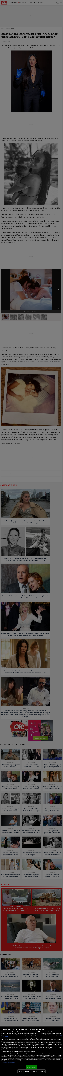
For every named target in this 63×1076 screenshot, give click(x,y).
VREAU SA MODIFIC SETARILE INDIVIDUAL (31, 1071)
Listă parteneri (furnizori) (8, 1062)
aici (45, 1044)
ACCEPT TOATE (31, 1067)
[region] (31, 1051)
